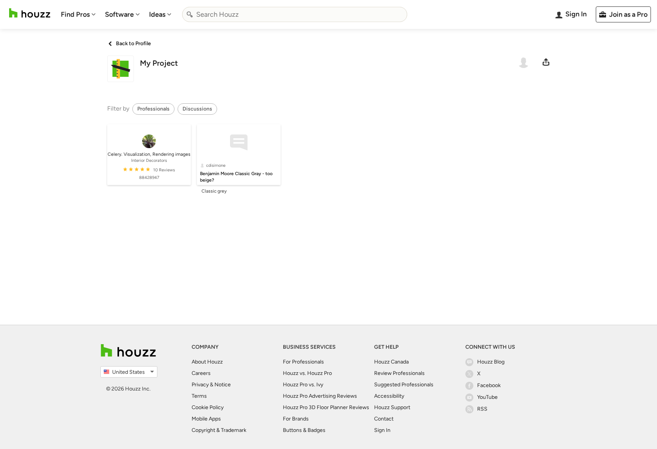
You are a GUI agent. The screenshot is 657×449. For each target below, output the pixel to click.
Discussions (197, 109)
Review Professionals (399, 373)
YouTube (487, 397)
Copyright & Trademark (219, 430)
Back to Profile (133, 43)
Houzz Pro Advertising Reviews (320, 396)
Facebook (489, 385)
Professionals (153, 109)
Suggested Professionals (403, 384)
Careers (201, 373)
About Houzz (207, 362)
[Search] (189, 14)
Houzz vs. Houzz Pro (307, 373)
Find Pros (75, 14)
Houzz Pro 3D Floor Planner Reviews (326, 407)
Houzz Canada (391, 362)
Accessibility (389, 396)
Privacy (200, 384)
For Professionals (303, 362)
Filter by (118, 108)
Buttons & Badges (304, 430)
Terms (199, 396)
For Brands (296, 419)
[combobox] (294, 14)
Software (119, 14)
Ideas (157, 14)
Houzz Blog (491, 362)
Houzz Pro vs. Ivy (303, 384)
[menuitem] (78, 14)
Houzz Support (392, 407)
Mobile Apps (206, 419)
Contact (384, 419)
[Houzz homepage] (29, 13)
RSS (482, 409)
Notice (222, 384)
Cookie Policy (208, 407)
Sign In (382, 430)
